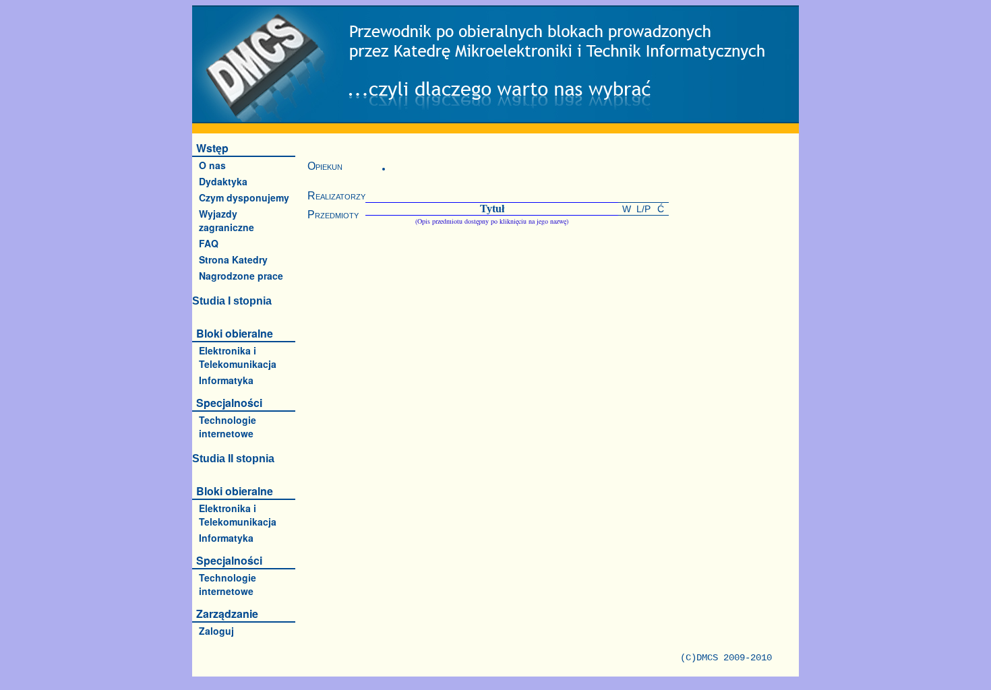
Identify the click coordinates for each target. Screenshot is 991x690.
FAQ (208, 243)
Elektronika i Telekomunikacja (237, 357)
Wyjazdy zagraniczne (226, 220)
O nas (212, 165)
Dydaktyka (223, 181)
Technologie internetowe (227, 426)
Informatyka (226, 380)
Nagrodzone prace (241, 275)
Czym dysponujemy (244, 197)
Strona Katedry (233, 259)
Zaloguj (216, 630)
